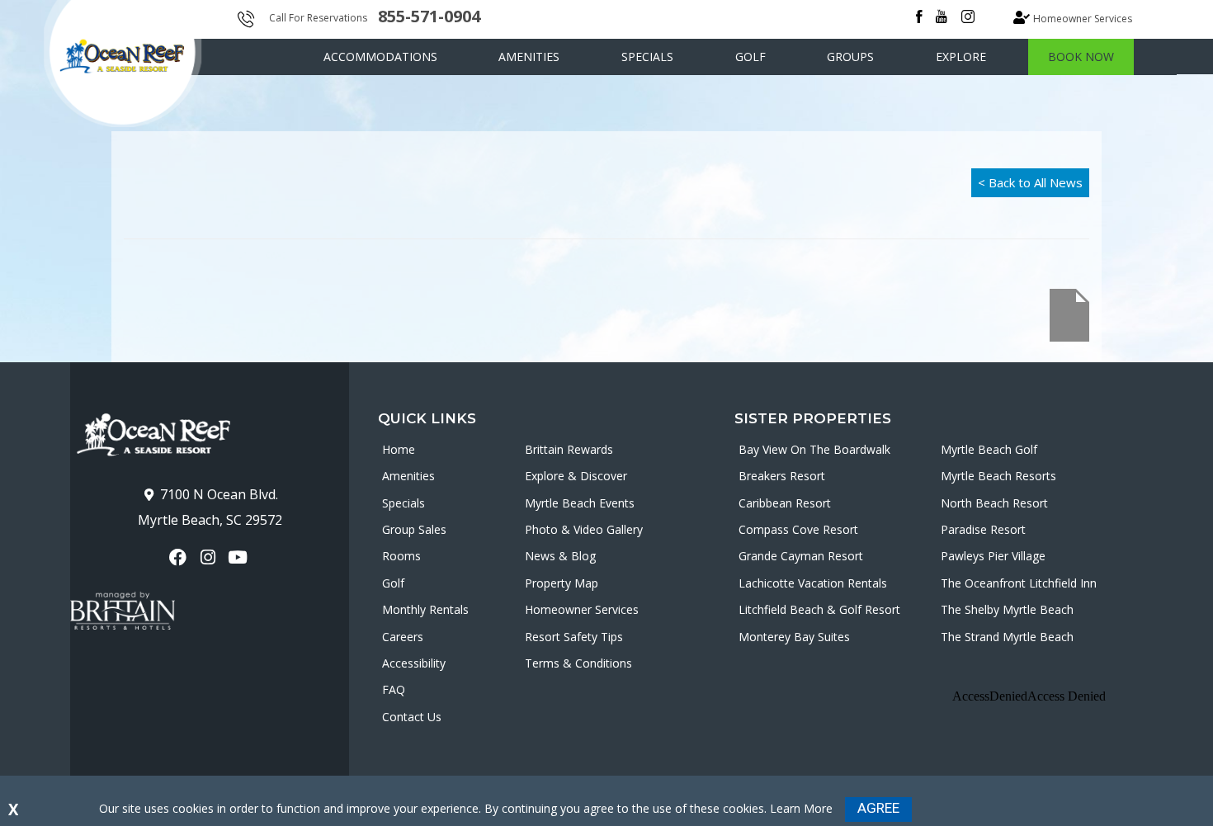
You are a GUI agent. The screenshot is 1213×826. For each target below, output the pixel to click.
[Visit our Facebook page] (179, 557)
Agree (878, 808)
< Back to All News (1030, 182)
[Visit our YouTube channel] (240, 557)
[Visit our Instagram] (209, 557)
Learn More (801, 808)
